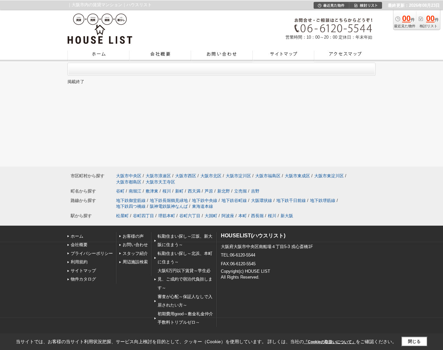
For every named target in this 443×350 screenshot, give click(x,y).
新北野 (223, 191)
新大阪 (287, 215)
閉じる (414, 341)
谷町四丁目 (143, 215)
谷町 (120, 191)
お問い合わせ (135, 244)
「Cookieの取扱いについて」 (330, 342)
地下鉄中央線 (204, 200)
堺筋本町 (166, 215)
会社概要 (79, 244)
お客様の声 (133, 236)
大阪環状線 (261, 200)
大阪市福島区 (268, 175)
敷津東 (152, 191)
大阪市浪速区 (158, 175)
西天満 (194, 191)
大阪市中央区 (128, 175)
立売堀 (240, 191)
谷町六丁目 (189, 215)
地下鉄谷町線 (234, 200)
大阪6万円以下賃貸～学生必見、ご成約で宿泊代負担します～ (185, 279)
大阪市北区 (211, 175)
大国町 (211, 215)
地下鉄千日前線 (291, 200)
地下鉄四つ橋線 (131, 206)
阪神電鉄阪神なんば (169, 206)
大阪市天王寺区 (160, 182)
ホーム (77, 236)
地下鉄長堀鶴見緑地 (169, 200)
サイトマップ (83, 270)
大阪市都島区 (128, 182)
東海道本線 (202, 206)
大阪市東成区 (297, 175)
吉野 (255, 191)
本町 (242, 215)
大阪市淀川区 (238, 175)
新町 (179, 191)
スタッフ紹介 (135, 253)
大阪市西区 (185, 175)
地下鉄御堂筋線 (131, 200)
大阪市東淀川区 (329, 175)
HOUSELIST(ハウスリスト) (253, 235)
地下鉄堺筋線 (322, 200)
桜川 (166, 191)
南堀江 (135, 191)
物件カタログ (83, 279)
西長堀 (257, 215)
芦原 (209, 191)
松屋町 (122, 215)
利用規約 (79, 261)
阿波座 (228, 215)
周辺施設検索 (135, 261)
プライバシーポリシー (92, 253)
